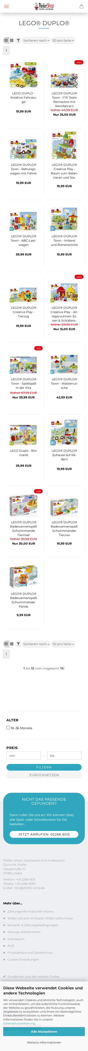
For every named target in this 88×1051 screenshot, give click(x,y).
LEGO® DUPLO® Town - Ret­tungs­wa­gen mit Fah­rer (23, 169)
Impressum (16, 939)
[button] (6, 40)
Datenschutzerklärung (19, 1023)
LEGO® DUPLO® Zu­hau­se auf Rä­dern (64, 455)
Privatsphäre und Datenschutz (30, 953)
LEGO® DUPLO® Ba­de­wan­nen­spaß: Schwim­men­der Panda (23, 600)
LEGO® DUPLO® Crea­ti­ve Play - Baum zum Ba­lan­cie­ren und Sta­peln (64, 171)
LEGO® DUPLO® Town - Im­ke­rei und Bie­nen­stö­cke (64, 240)
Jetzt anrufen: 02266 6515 (44, 834)
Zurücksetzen (44, 775)
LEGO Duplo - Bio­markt (23, 453)
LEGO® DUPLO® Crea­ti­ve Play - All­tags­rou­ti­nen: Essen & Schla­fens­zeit (64, 314)
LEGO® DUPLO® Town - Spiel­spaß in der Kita (23, 383)
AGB (10, 946)
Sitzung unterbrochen (23, 932)
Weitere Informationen (44, 1042)
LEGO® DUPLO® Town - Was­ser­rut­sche (64, 383)
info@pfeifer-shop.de (29, 888)
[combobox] (36, 40)
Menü (6, 6)
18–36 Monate (21, 728)
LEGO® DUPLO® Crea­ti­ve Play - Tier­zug (23, 312)
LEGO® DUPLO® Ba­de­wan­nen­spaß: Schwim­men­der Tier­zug (64, 528)
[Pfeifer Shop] (44, 6)
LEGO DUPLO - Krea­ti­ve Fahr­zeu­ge (23, 97)
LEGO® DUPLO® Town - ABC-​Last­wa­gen (23, 240)
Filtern (44, 767)
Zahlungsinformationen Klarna (30, 911)
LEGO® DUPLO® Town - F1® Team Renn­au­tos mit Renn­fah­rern (64, 99)
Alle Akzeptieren (44, 1032)
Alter (12, 720)
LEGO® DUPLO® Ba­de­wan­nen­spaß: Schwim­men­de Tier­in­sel (23, 528)
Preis (12, 748)
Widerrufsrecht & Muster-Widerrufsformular (40, 918)
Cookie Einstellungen (23, 959)
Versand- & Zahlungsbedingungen (32, 925)
